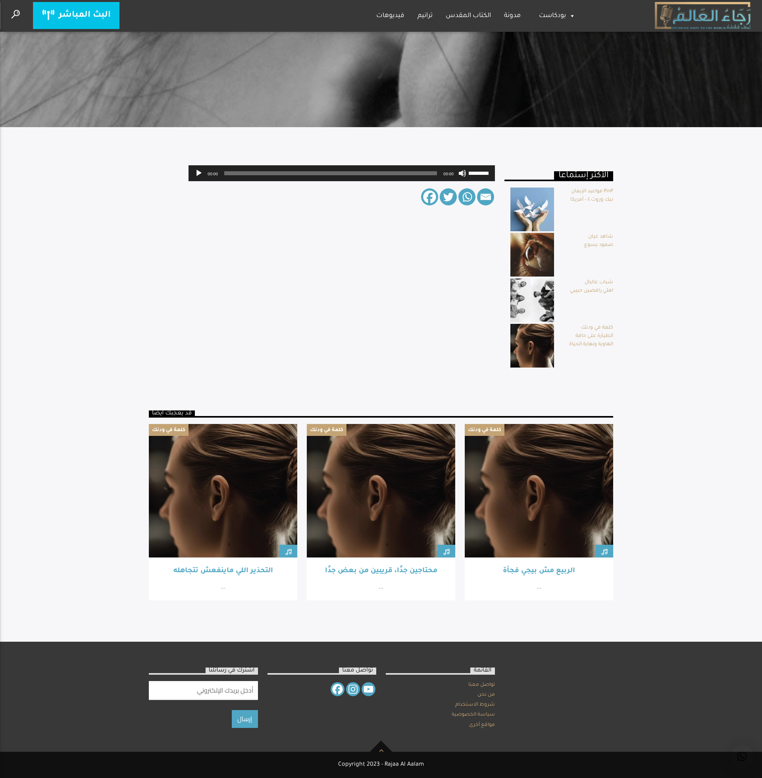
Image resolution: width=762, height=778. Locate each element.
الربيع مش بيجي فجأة (539, 571)
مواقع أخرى (482, 725)
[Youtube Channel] (368, 689)
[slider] (480, 172)
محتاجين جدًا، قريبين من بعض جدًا (381, 571)
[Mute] (462, 173)
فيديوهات (390, 15)
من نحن (486, 695)
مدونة (512, 15)
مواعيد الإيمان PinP (592, 191)
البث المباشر (83, 15)
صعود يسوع (598, 245)
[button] (742, 756)
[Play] (199, 173)
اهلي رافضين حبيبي (591, 291)
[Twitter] (448, 196)
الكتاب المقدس (468, 15)
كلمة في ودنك (597, 328)
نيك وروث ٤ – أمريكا (591, 200)
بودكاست (552, 15)
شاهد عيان (600, 237)
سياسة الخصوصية (473, 715)
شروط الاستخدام (475, 705)
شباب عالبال (599, 282)
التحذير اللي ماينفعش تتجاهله (223, 571)
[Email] (485, 196)
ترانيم (425, 15)
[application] (342, 173)
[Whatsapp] (466, 196)
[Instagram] (353, 689)
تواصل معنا (481, 685)
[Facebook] (429, 196)
